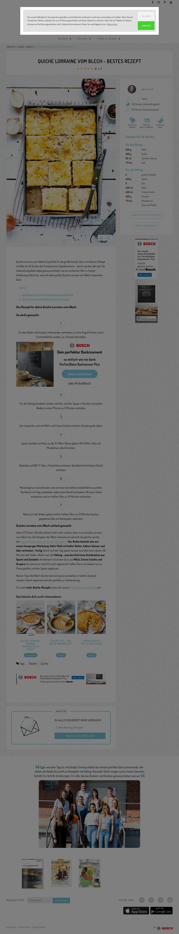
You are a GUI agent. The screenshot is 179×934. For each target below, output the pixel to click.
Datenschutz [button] (112, 24)
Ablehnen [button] (146, 16)
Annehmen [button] (146, 25)
